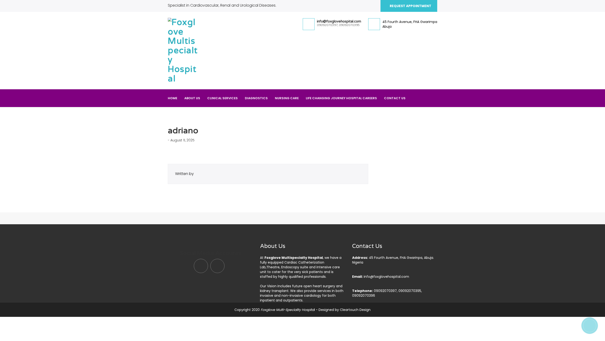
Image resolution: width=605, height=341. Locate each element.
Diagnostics (256, 98)
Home (172, 98)
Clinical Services (222, 98)
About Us (192, 98)
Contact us (395, 98)
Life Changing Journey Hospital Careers (341, 98)
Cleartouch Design (355, 309)
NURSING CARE (287, 98)
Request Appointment (410, 6)
